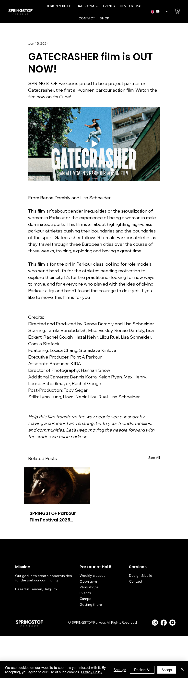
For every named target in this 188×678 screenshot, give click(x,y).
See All (154, 457)
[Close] (182, 669)
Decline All (142, 669)
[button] (178, 11)
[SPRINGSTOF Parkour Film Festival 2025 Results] (57, 485)
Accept (167, 669)
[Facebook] (164, 623)
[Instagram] (155, 623)
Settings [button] (120, 669)
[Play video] (94, 144)
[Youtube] (172, 623)
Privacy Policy (91, 671)
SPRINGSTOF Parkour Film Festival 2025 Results (53, 516)
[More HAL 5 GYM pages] (97, 6)
